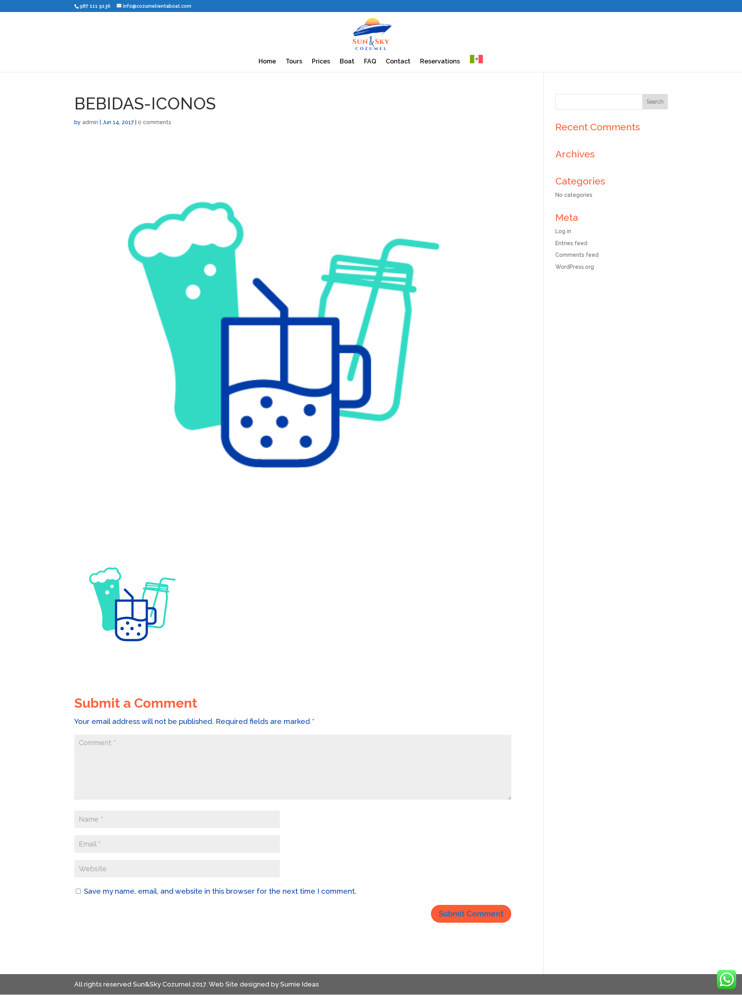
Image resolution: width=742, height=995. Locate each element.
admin (90, 122)
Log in (563, 231)
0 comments (154, 122)
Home (267, 62)
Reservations (440, 62)
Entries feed (571, 243)
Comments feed (577, 255)
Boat (347, 62)
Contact (398, 62)
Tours (294, 62)
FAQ (370, 62)
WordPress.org (574, 267)
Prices (321, 62)
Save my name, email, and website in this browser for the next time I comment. (220, 891)
